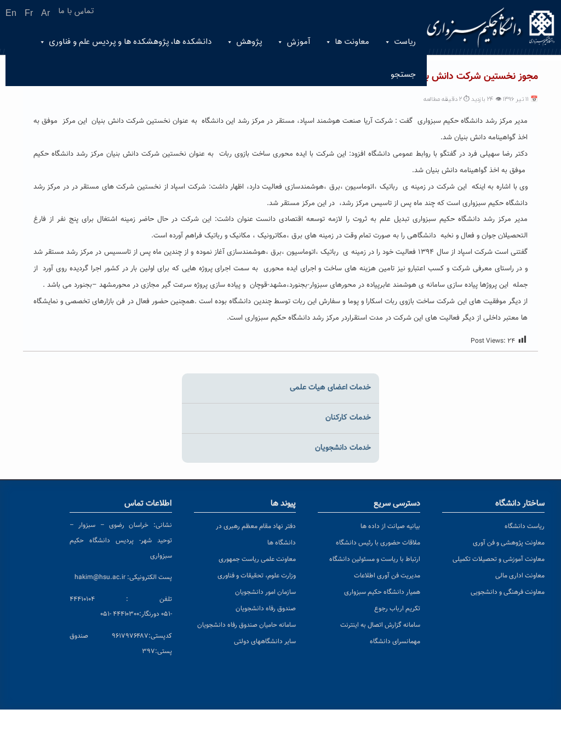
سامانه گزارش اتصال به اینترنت (380, 625)
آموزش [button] (298, 42)
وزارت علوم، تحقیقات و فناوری (256, 576)
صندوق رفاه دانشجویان (266, 609)
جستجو (403, 75)
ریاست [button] (405, 42)
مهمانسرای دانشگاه (395, 641)
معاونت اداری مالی (520, 576)
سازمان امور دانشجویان (265, 592)
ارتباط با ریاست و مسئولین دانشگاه (374, 559)
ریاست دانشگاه (525, 526)
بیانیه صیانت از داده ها (390, 526)
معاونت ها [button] (352, 42)
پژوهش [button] (249, 42)
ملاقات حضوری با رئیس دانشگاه (378, 543)
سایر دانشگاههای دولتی (265, 641)
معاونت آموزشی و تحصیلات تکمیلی (499, 559)
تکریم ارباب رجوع (397, 609)
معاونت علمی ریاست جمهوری (257, 559)
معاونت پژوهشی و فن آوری (509, 543)
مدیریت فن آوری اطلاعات (387, 576)
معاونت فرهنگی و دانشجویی (508, 592)
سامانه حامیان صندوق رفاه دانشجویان (246, 625)
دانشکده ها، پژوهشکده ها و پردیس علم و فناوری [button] (130, 42)
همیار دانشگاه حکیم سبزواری (382, 592)
